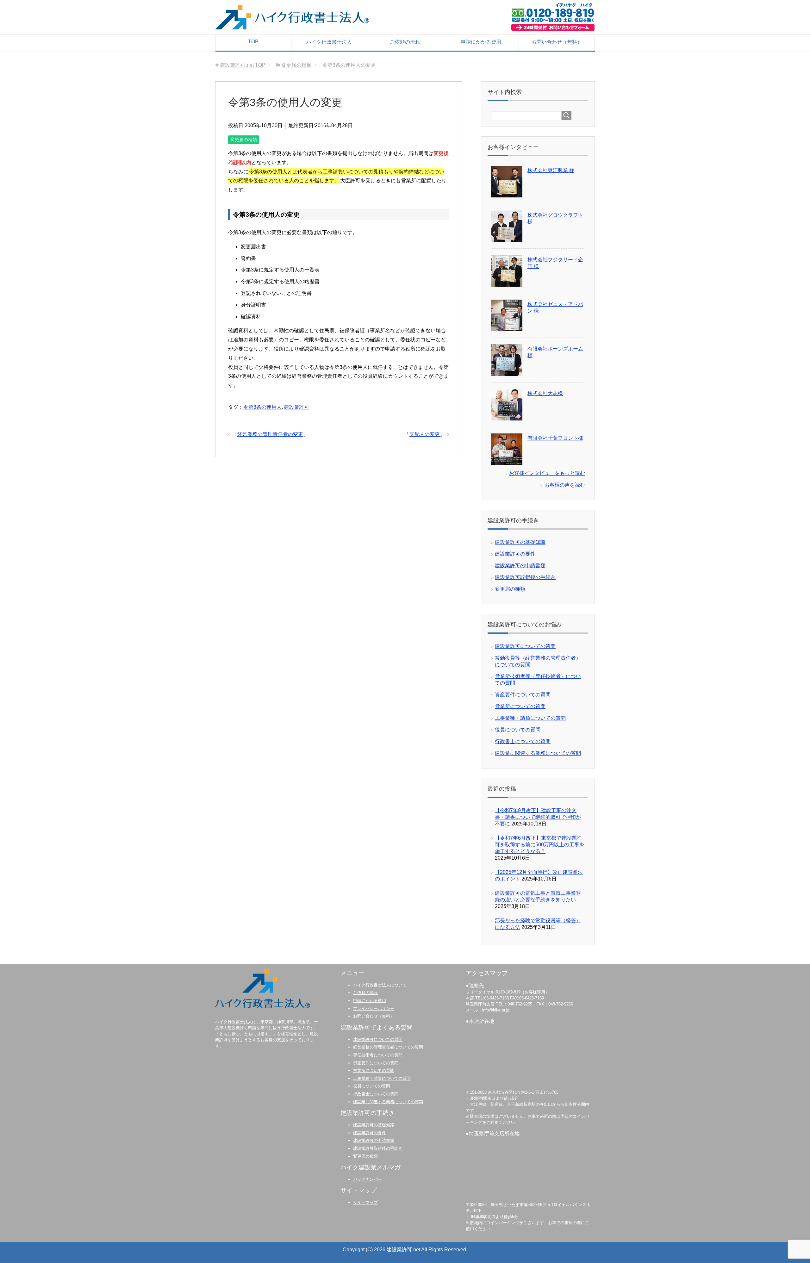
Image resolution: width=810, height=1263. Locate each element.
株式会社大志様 (545, 393)
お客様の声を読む (565, 485)
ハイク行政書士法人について (380, 985)
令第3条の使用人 (262, 407)
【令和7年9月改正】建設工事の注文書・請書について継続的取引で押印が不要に (538, 817)
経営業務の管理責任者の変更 (270, 434)
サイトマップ (365, 1202)
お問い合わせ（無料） (557, 42)
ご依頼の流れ (405, 42)
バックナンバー (367, 1179)
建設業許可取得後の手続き (525, 577)
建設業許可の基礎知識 (520, 542)
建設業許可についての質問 (525, 646)
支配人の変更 (424, 434)
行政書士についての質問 (523, 741)
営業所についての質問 (520, 706)
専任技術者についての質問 (377, 1055)
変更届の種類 (243, 139)
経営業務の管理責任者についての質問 (388, 1047)
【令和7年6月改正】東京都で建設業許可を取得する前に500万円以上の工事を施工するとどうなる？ (539, 844)
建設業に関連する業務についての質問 (538, 753)
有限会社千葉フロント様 (555, 438)
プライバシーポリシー (373, 1008)
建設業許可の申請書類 (520, 565)
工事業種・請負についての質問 (530, 718)
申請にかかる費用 (481, 42)
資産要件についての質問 (523, 694)
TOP (253, 41)
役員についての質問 (517, 729)
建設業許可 (296, 407)
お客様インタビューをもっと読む (547, 473)
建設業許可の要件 (515, 554)
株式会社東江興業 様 (550, 170)
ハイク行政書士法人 (329, 42)
